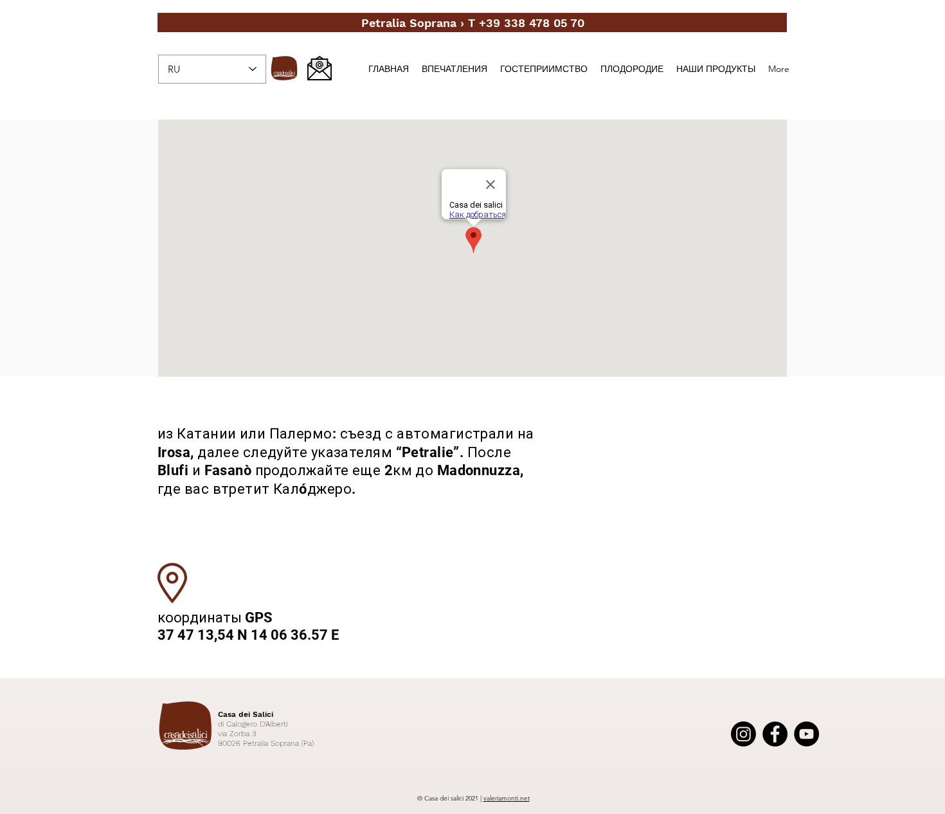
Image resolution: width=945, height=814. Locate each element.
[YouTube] (806, 733)
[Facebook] (775, 733)
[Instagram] (743, 733)
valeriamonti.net (506, 798)
